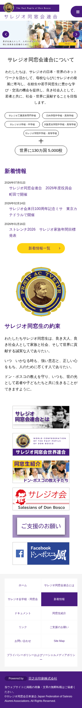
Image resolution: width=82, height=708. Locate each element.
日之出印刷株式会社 (42, 678)
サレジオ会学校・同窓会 (23, 599)
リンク (23, 627)
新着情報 (59, 599)
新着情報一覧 (39, 248)
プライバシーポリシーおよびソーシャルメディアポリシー (41, 657)
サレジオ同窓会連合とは (59, 585)
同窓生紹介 (59, 613)
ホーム (23, 585)
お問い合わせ (23, 641)
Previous (5, 34)
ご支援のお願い (59, 627)
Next (76, 34)
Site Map (59, 641)
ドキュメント (23, 613)
